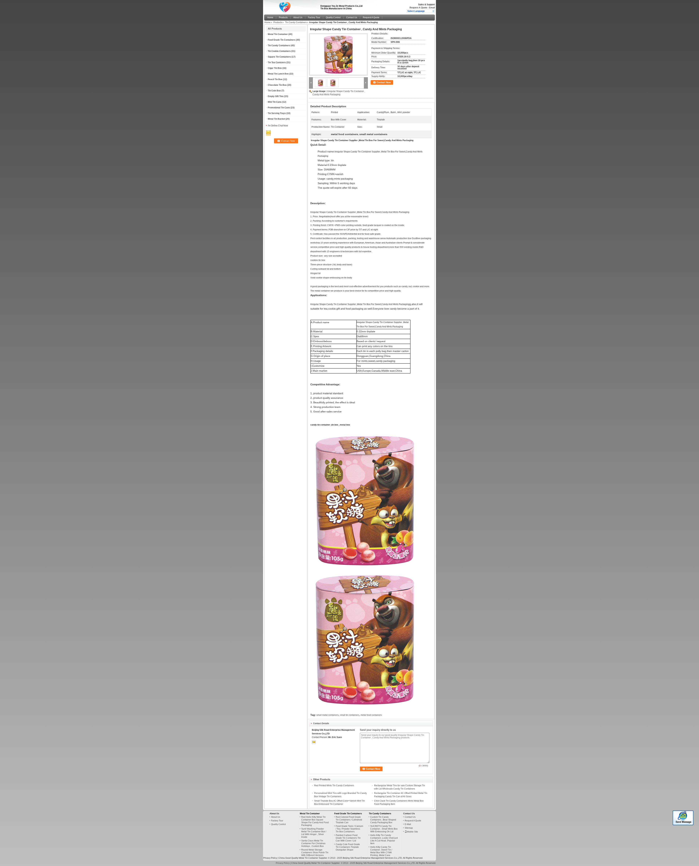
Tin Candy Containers (296, 22)
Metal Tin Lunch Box (278, 73)
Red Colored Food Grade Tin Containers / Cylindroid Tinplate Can (349, 820)
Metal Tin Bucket (276, 119)
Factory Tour (314, 17)
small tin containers (349, 715)
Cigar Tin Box (275, 68)
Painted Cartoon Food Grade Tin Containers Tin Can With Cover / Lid (348, 838)
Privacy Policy (270, 858)
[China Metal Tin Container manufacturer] (291, 6)
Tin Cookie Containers (279, 51)
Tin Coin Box (274, 90)
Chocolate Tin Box (277, 85)
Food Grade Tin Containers (281, 40)
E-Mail (408, 824)
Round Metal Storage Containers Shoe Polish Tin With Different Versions (314, 853)
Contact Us (351, 17)
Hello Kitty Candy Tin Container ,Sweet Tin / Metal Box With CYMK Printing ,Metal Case (381, 851)
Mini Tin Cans (275, 102)
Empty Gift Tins (276, 96)
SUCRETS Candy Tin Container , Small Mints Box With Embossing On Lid (384, 829)
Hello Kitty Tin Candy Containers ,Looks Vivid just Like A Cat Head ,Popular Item (384, 839)
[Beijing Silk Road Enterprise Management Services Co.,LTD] (433, 11)
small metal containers (327, 715)
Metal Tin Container (278, 34)
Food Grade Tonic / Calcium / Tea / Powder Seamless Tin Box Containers (349, 829)
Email (432, 7)
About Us (297, 17)
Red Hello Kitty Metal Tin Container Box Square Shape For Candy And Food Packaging (315, 821)
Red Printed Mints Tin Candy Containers (334, 785)
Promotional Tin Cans (279, 107)
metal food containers (371, 715)
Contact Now (384, 82)
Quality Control (333, 17)
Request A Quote (418, 7)
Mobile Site (412, 831)
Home (270, 17)
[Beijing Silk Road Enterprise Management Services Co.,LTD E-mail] (314, 742)
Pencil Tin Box (275, 79)
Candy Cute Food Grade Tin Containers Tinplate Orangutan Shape (348, 847)
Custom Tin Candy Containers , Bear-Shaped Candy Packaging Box (383, 820)
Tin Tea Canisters (277, 62)
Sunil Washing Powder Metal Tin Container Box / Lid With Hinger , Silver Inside (313, 833)
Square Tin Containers (279, 57)
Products (283, 17)
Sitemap (409, 828)
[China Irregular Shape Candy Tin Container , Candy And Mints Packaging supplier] (338, 54)
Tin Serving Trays (277, 113)
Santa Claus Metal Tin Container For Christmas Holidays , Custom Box (313, 843)
